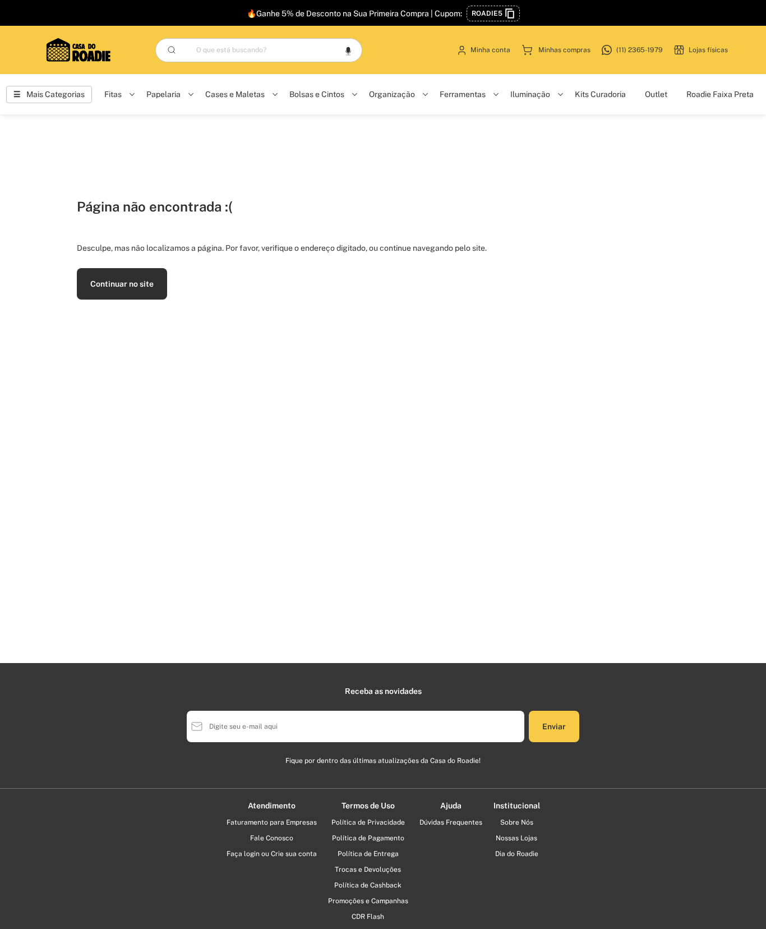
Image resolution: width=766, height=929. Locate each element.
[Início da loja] (78, 50)
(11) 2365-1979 (639, 50)
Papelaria (163, 94)
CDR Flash (368, 917)
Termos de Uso (368, 805)
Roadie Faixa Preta (720, 94)
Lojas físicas (708, 50)
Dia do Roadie (516, 854)
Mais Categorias (55, 94)
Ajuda (451, 805)
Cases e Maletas (235, 94)
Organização (392, 94)
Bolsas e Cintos (316, 94)
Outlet (656, 94)
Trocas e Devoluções (368, 869)
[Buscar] (171, 49)
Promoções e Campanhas (368, 901)
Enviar (554, 726)
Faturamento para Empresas (272, 822)
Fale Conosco (271, 838)
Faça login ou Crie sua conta (272, 854)
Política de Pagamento (368, 838)
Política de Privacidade (368, 822)
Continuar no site (122, 283)
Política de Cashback (368, 885)
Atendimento (272, 805)
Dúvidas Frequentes (450, 822)
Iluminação (530, 94)
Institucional (516, 805)
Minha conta (490, 50)
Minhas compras (564, 50)
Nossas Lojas (516, 838)
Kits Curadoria (600, 94)
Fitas (113, 94)
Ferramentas (463, 94)
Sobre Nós (516, 822)
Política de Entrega (368, 854)
